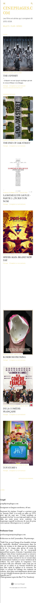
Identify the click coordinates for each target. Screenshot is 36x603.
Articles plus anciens (25, 478)
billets (6, 26)
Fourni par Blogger (19, 584)
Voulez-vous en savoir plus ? (13, 87)
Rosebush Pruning (14, 357)
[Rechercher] (32, 3)
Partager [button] (5, 86)
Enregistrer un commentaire (17, 86)
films (13, 26)
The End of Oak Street (16, 142)
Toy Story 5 (10, 467)
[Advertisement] (18, 287)
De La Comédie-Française (12, 410)
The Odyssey (10, 75)
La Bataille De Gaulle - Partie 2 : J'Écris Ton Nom (17, 198)
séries (19, 26)
